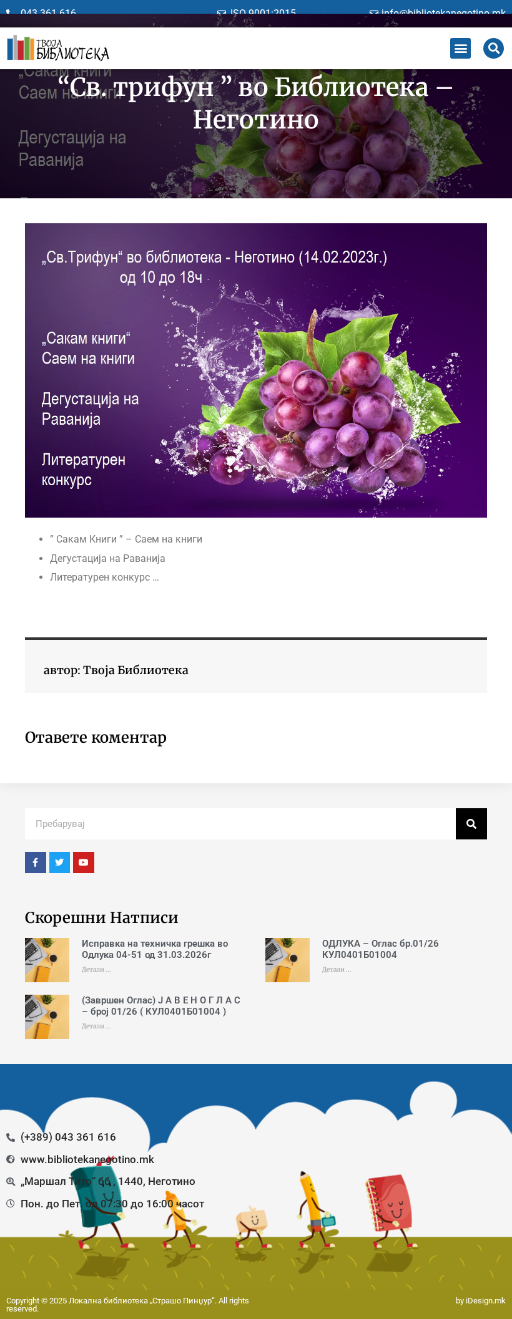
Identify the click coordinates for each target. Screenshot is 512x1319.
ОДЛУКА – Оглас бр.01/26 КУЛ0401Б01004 (380, 949)
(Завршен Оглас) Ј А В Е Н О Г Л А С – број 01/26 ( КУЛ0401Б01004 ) (161, 1006)
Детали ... (96, 969)
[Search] (471, 823)
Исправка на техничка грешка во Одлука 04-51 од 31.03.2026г (155, 949)
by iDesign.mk (481, 1300)
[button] (460, 48)
